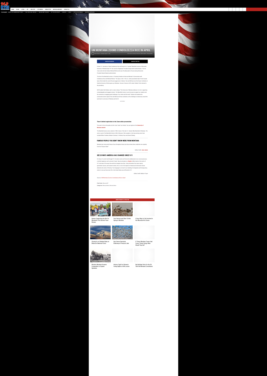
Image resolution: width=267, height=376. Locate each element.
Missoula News (106, 185)
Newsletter (48, 9)
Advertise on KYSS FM (89, 12)
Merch (69, 12)
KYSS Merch (40, 9)
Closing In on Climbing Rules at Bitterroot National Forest (100, 242)
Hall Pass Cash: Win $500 (30, 12)
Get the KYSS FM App (55, 12)
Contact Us (66, 9)
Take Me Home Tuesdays (44, 12)
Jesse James (145, 150)
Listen (22, 9)
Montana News (113, 185)
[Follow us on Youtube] (244, 9)
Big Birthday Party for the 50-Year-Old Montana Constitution (144, 265)
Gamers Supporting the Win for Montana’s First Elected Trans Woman (100, 220)
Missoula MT (105, 183)
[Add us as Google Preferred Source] (234, 9)
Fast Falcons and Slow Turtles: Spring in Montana (122, 219)
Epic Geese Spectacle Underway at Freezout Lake (121, 242)
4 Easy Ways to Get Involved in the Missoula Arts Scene (144, 219)
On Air (17, 9)
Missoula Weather (57, 9)
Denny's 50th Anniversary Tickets (15, 12)
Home (12, 9)
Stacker (130, 161)
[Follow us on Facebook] (237, 9)
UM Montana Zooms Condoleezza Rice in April (113, 177)
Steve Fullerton (97, 53)
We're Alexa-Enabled (78, 12)
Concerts (64, 12)
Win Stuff (33, 9)
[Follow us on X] (241, 9)
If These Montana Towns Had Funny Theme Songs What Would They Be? (143, 243)
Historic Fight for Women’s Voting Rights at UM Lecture (121, 265)
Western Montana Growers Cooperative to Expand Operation (99, 266)
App (27, 9)
